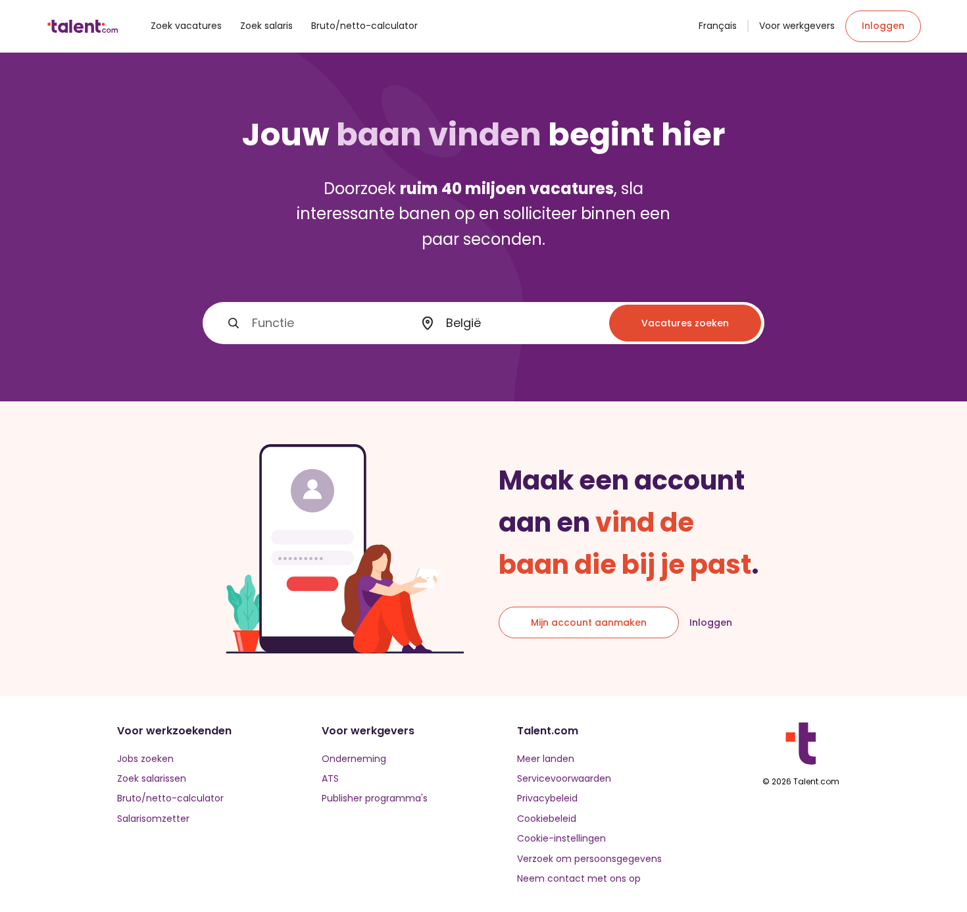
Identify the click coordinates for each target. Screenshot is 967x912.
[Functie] (233, 323)
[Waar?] (427, 323)
